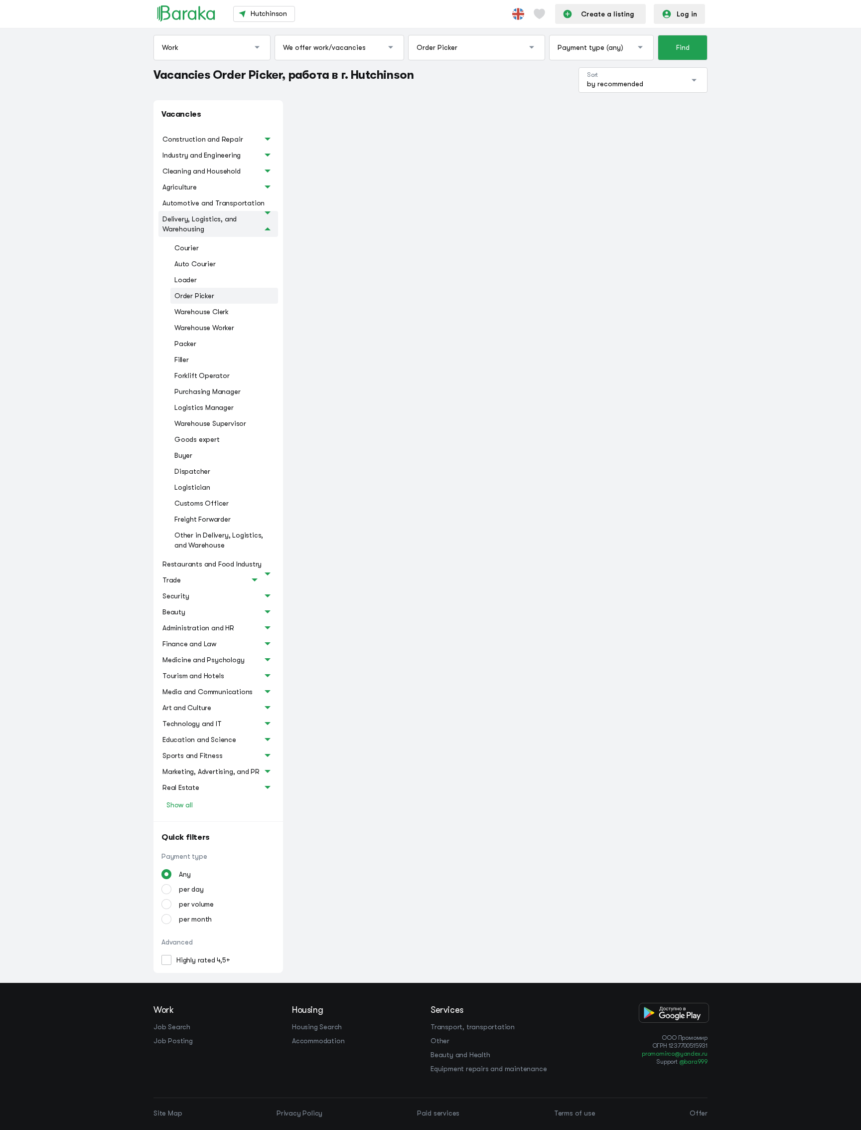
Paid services (438, 1113)
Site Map (167, 1113)
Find (683, 47)
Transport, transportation (472, 1027)
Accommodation (318, 1041)
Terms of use (574, 1113)
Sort (592, 74)
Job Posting (173, 1041)
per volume (196, 904)
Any (184, 874)
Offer (699, 1113)
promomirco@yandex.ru (675, 1053)
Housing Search (317, 1027)
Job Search (171, 1027)
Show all (179, 805)
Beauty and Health (460, 1055)
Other (439, 1041)
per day (191, 889)
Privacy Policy (299, 1113)
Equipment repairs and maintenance (488, 1069)
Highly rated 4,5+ (203, 960)
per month (195, 919)
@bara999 (693, 1061)
